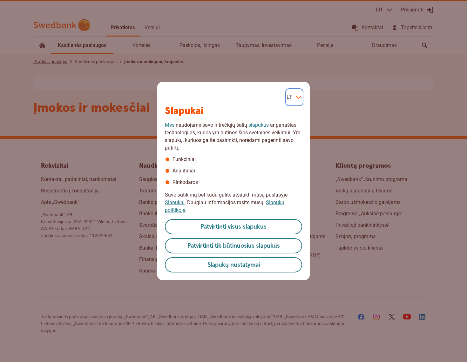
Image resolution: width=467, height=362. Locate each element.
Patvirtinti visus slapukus (233, 227)
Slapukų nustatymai (233, 265)
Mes (169, 125)
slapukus (258, 125)
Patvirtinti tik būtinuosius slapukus (233, 246)
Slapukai (175, 202)
